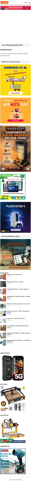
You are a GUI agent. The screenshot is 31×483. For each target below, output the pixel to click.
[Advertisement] (15, 26)
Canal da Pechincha (17, 479)
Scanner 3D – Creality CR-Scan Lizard (16, 318)
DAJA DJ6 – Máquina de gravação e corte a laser (18, 303)
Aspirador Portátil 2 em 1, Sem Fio (15, 281)
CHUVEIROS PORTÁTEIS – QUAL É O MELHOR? (18, 289)
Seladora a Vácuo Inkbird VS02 (14, 274)
